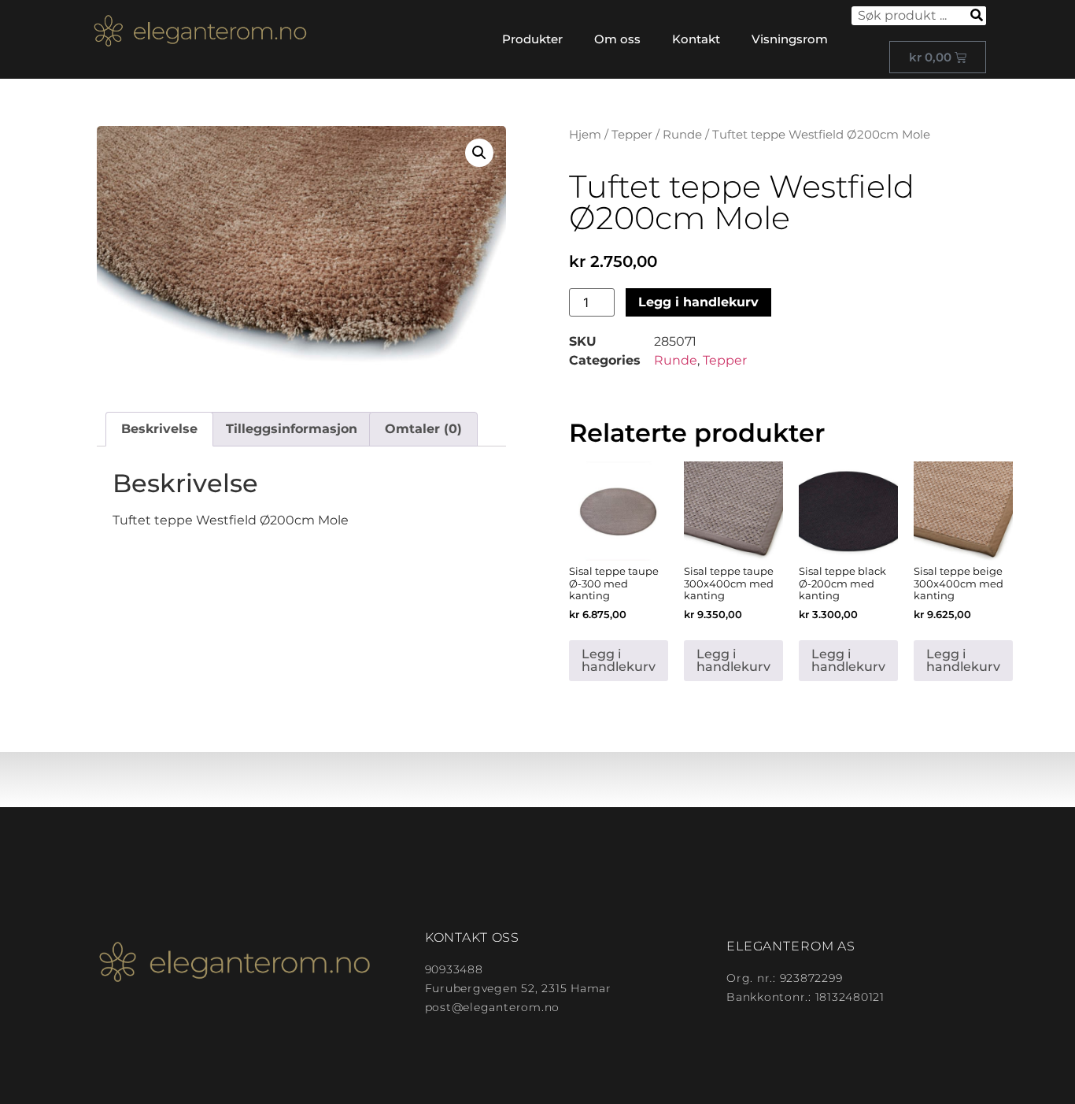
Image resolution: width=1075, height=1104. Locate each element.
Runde (682, 135)
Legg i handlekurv (698, 302)
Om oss (617, 38)
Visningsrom (790, 38)
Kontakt (696, 38)
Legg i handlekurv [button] (619, 660)
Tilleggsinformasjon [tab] (291, 428)
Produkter (532, 38)
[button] (479, 153)
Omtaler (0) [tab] (423, 428)
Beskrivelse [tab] (159, 428)
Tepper (631, 135)
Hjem (585, 135)
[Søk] (976, 15)
